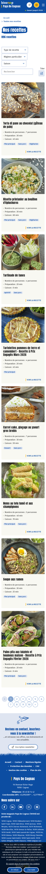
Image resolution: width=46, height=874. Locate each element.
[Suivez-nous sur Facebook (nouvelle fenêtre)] (4, 807)
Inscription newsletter (24, 747)
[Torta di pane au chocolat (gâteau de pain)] (23, 100)
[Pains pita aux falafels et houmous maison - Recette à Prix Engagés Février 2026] (23, 629)
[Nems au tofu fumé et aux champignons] (23, 480)
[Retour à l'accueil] (7, 3)
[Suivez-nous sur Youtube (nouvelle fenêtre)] (21, 807)
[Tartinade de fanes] (23, 252)
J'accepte (31, 870)
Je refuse (15, 870)
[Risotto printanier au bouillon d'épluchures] (23, 176)
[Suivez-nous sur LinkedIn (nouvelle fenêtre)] (12, 807)
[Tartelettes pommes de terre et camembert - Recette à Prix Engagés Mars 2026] (23, 325)
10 (29, 704)
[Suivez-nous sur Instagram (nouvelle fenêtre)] (29, 807)
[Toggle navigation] (43, 5)
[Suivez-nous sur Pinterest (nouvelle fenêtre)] (37, 807)
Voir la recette (34, 152)
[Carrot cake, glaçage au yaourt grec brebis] (23, 404)
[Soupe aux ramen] (23, 556)
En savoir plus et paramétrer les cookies (23, 864)
